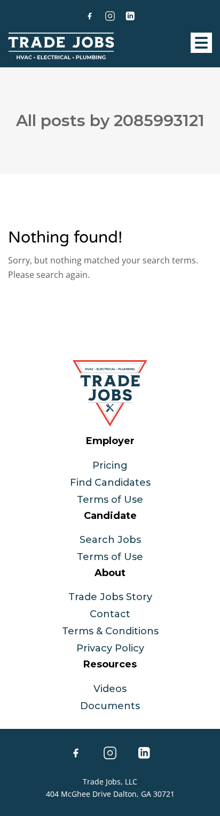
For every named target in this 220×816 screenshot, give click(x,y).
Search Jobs (110, 540)
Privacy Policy (110, 648)
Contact (110, 614)
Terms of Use (110, 500)
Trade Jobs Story (110, 597)
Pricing (110, 465)
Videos (110, 689)
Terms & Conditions (110, 631)
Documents (110, 706)
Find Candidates (110, 482)
